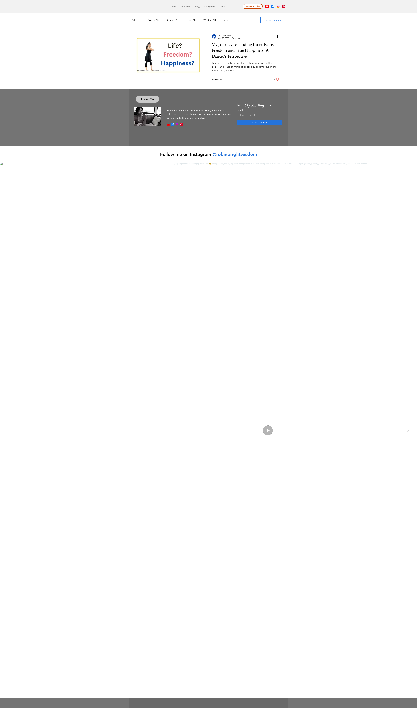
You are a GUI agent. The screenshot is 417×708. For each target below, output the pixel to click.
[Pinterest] (283, 6)
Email (240, 110)
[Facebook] (272, 6)
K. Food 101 (190, 19)
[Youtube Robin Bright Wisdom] (267, 6)
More (226, 19)
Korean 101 (154, 19)
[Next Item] (408, 430)
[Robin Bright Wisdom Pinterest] (181, 124)
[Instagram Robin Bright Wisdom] (278, 6)
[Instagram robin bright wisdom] (177, 124)
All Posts (136, 19)
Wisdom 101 (210, 19)
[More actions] (278, 36)
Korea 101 (171, 19)
